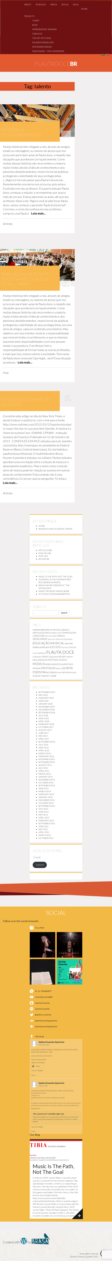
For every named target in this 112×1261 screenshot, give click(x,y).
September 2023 (46, 692)
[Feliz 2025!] (69, 945)
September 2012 (46, 823)
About (27, 4)
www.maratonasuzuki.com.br (41, 1056)
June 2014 (43, 788)
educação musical (48, 643)
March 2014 (44, 791)
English (42, 553)
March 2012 (44, 835)
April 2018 (43, 721)
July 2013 (43, 809)
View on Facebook (37, 1070)
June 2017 (43, 733)
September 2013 (46, 806)
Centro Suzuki (69, 633)
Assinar (40, 865)
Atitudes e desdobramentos (54, 594)
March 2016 (44, 753)
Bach (48, 633)
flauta (72, 647)
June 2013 (43, 812)
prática (58, 668)
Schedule (41, 4)
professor (48, 668)
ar (69, 630)
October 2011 (46, 838)
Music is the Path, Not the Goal (55, 576)
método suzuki (57, 659)
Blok (35, 25)
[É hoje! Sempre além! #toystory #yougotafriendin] (42, 945)
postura (37, 668)
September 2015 (46, 762)
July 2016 (43, 744)
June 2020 (43, 701)
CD (60, 632)
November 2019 (46, 706)
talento (45, 676)
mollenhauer (40, 660)
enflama (69, 643)
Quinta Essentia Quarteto (51, 1042)
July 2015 (43, 768)
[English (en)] (107, 54)
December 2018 (46, 709)
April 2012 (43, 832)
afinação (55, 630)
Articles (43, 550)
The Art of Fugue (41, 38)
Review (42, 559)
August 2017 (45, 730)
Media (53, 4)
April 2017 (43, 739)
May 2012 (43, 829)
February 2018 (46, 724)
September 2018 (46, 712)
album (64, 630)
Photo (38, 1066)
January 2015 (45, 776)
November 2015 (46, 759)
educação (68, 639)
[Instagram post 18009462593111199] (69, 972)
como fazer (38, 636)
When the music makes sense (53, 591)
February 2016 (46, 756)
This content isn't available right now (48, 1114)
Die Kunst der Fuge (55, 639)
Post (41, 556)
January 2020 (45, 704)
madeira (69, 657)
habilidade (53, 657)
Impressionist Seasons (44, 29)
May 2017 (43, 736)
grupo (45, 656)
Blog (76, 4)
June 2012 (43, 826)
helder (61, 657)
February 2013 (46, 820)
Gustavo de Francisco (38, 1093)
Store (84, 9)
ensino (36, 647)
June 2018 (43, 718)
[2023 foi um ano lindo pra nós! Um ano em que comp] (42, 972)
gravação (37, 657)
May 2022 (43, 695)
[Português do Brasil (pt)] (103, 54)
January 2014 (45, 797)
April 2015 (43, 771)
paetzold (68, 664)
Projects (29, 16)
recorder (51, 672)
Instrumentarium (42, 47)
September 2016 (46, 741)
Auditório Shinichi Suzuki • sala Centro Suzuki (48, 1098)
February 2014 (46, 794)
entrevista (45, 647)
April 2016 (43, 750)
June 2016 (43, 747)
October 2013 (46, 803)
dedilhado (40, 638)
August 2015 (45, 765)
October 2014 (46, 782)
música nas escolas (54, 664)
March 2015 (44, 774)
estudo (55, 647)
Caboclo (37, 33)
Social (65, 4)
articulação (39, 633)
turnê (53, 676)
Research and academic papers (55, 529)
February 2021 (46, 698)
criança (61, 636)
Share (33, 1075)
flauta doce (60, 652)
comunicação (51, 636)
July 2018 (43, 715)
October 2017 (46, 727)
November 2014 (46, 779)
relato (59, 672)
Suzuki (37, 675)
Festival (64, 647)
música (39, 664)
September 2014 (46, 785)
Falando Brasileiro (43, 42)
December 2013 (46, 800)
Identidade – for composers (48, 51)
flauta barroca (39, 653)
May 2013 (43, 814)
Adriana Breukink (41, 630)
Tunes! (35, 20)
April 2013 (43, 817)
